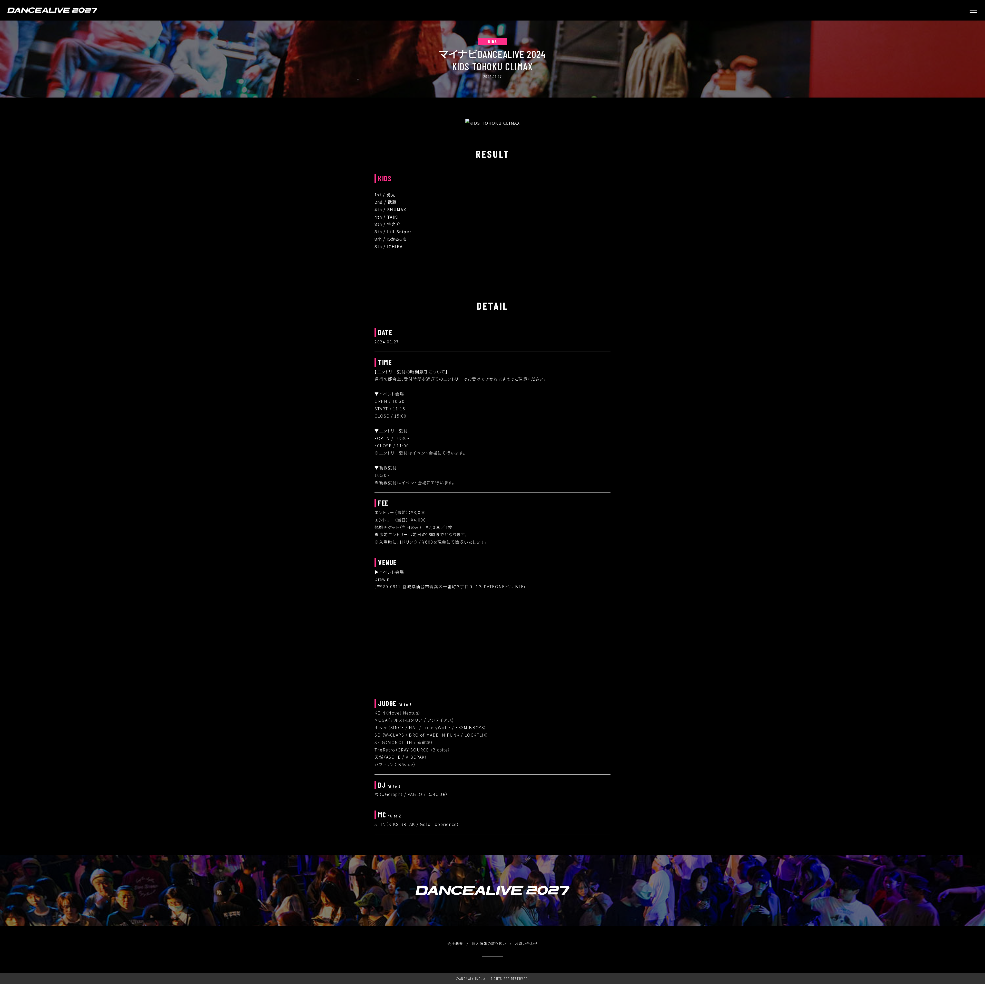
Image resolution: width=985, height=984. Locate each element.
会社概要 (455, 943)
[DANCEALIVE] (52, 10)
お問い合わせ (526, 943)
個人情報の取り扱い (489, 943)
